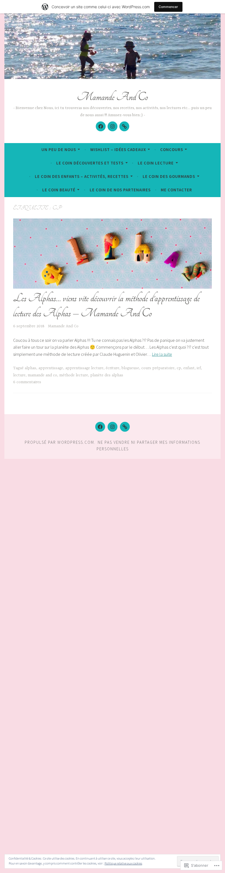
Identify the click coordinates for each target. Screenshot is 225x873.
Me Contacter (176, 189)
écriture (112, 368)
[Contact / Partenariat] (124, 126)
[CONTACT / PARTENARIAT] (125, 427)
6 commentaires (27, 382)
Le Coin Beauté (58, 189)
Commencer (168, 7)
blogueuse (130, 368)
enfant (189, 368)
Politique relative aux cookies (123, 863)
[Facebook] (100, 126)
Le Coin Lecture (156, 163)
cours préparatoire (158, 368)
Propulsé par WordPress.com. (60, 442)
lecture (19, 375)
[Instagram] (112, 126)
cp (179, 368)
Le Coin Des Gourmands (169, 176)
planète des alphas (106, 375)
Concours (171, 149)
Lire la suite (162, 354)
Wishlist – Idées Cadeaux (118, 149)
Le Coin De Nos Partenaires (120, 189)
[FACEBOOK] (100, 427)
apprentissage (50, 368)
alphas (30, 368)
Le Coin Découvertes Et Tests (89, 163)
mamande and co (42, 375)
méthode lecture (73, 375)
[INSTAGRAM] (112, 427)
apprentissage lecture (84, 368)
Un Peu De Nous (58, 149)
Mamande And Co (112, 96)
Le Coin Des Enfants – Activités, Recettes (81, 176)
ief (199, 368)
